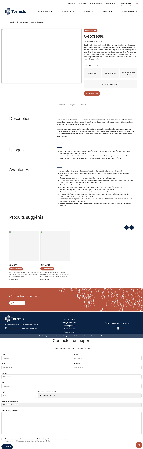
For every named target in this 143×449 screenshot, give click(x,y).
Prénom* (76, 354)
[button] (126, 227)
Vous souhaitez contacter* (47, 392)
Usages (72, 105)
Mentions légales (44, 336)
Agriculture (71, 3)
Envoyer (8, 446)
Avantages (82, 105)
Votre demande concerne (9, 401)
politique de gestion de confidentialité (26, 441)
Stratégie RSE (69, 326)
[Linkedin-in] (117, 328)
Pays (3, 392)
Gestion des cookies (97, 336)
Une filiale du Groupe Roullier (30, 328)
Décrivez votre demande (9, 410)
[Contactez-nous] (139, 445)
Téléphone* (76, 364)
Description (61, 105)
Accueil (11, 22)
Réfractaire (82, 3)
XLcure (13, 265)
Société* (4, 373)
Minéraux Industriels (95, 3)
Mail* (3, 364)
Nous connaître (69, 319)
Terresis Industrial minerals (25, 22)
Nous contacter (69, 332)
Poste (3, 382)
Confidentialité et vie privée (62, 336)
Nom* (3, 354)
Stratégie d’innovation (69, 323)
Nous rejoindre (126, 3)
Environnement (111, 3)
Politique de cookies (80, 336)
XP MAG (45, 265)
